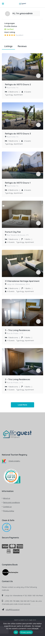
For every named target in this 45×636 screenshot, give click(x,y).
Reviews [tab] (22, 46)
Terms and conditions (11, 502)
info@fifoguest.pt (13, 610)
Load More (22, 405)
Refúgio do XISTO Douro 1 (17, 183)
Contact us (7, 507)
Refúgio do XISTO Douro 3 (18, 133)
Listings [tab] (8, 46)
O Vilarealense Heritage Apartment (22, 281)
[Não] (42, 628)
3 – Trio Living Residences (17, 330)
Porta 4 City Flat (13, 232)
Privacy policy (8, 511)
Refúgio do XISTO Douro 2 (18, 84)
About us (6, 498)
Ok (16, 632)
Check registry (14, 461)
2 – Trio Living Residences (17, 379)
